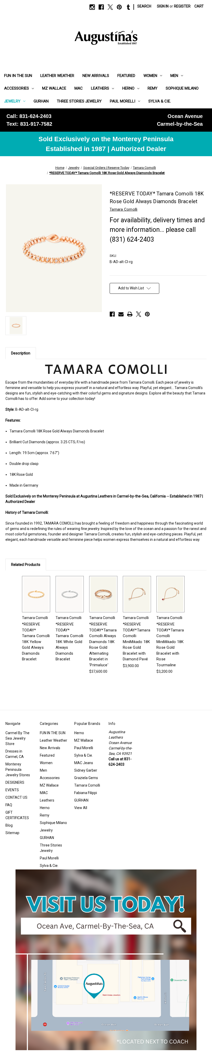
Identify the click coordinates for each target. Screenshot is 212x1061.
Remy (152, 88)
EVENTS (12, 790)
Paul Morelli (122, 101)
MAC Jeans (83, 763)
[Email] (121, 314)
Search (144, 6)
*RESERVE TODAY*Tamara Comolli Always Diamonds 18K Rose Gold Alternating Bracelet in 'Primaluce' (103, 644)
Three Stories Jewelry (79, 101)
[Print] (129, 314)
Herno (128, 88)
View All (80, 808)
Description (20, 353)
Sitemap (12, 833)
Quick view (36, 594)
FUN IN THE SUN (18, 75)
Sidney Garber (85, 770)
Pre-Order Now (103, 598)
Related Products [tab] (25, 564)
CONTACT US (16, 797)
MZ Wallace (54, 88)
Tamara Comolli (87, 785)
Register (182, 6)
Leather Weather (57, 75)
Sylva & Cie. (159, 101)
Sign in (163, 6)
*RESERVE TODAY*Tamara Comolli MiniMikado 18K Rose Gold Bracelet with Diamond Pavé (136, 641)
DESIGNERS (14, 782)
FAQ (8, 805)
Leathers (100, 88)
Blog (9, 825)
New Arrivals (95, 75)
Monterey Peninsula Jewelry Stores (17, 769)
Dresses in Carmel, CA (14, 754)
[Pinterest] (119, 7)
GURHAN (41, 101)
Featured (126, 75)
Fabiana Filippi (85, 793)
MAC (78, 88)
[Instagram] (92, 7)
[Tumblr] (128, 7)
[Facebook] (101, 7)
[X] (110, 7)
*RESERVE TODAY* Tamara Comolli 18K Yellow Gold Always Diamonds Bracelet (36, 641)
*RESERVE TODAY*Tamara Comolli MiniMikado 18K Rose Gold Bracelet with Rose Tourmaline (170, 644)
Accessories (16, 88)
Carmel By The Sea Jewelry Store (17, 738)
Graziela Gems (86, 778)
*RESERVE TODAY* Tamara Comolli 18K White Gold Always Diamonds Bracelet (70, 641)
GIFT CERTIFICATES (17, 815)
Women (150, 75)
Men (174, 75)
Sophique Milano (182, 88)
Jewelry (12, 101)
